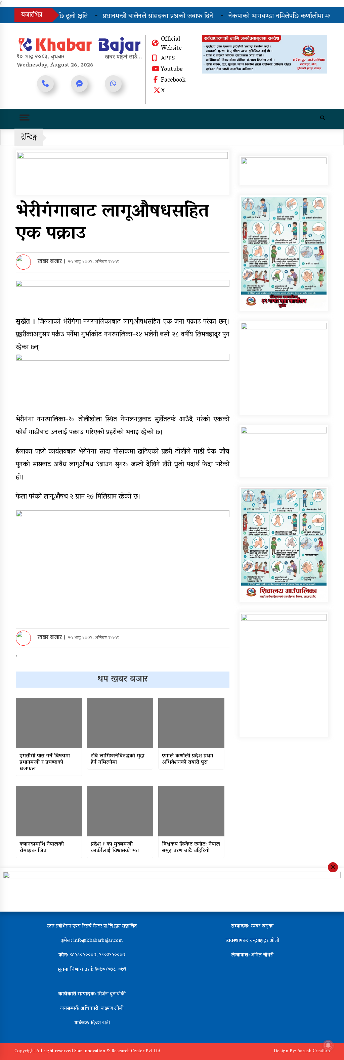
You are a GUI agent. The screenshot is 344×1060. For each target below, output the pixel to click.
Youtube (172, 70)
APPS (168, 59)
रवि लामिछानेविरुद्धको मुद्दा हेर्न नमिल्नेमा (117, 759)
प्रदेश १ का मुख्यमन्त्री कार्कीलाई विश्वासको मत (115, 847)
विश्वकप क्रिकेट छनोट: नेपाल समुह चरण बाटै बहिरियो (191, 847)
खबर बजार (50, 262)
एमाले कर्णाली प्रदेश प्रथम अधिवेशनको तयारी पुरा (187, 759)
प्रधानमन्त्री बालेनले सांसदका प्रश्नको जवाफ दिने (144, 16)
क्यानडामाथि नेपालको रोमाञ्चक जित (41, 847)
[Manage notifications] (328, 1045)
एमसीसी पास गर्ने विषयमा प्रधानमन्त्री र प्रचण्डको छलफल (44, 763)
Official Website (171, 44)
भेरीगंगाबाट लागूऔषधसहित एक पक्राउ (112, 223)
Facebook (173, 80)
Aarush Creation (313, 1051)
